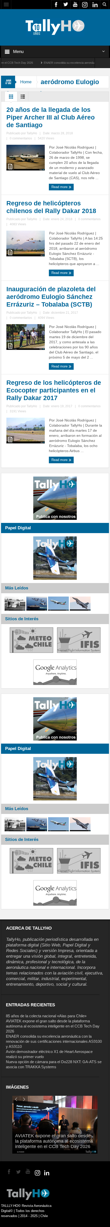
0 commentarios (21, 138)
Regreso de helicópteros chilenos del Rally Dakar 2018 (51, 207)
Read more (60, 187)
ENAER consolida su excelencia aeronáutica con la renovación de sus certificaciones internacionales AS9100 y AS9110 (54, 1041)
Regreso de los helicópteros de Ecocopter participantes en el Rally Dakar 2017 (53, 390)
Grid (11, 97)
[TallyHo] (55, 27)
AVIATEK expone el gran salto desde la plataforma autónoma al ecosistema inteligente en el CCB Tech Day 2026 (53, 1026)
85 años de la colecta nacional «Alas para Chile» (46, 1016)
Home (25, 82)
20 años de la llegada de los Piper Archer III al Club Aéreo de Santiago (50, 117)
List (22, 98)
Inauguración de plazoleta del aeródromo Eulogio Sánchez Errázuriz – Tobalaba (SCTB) (51, 296)
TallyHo (32, 133)
